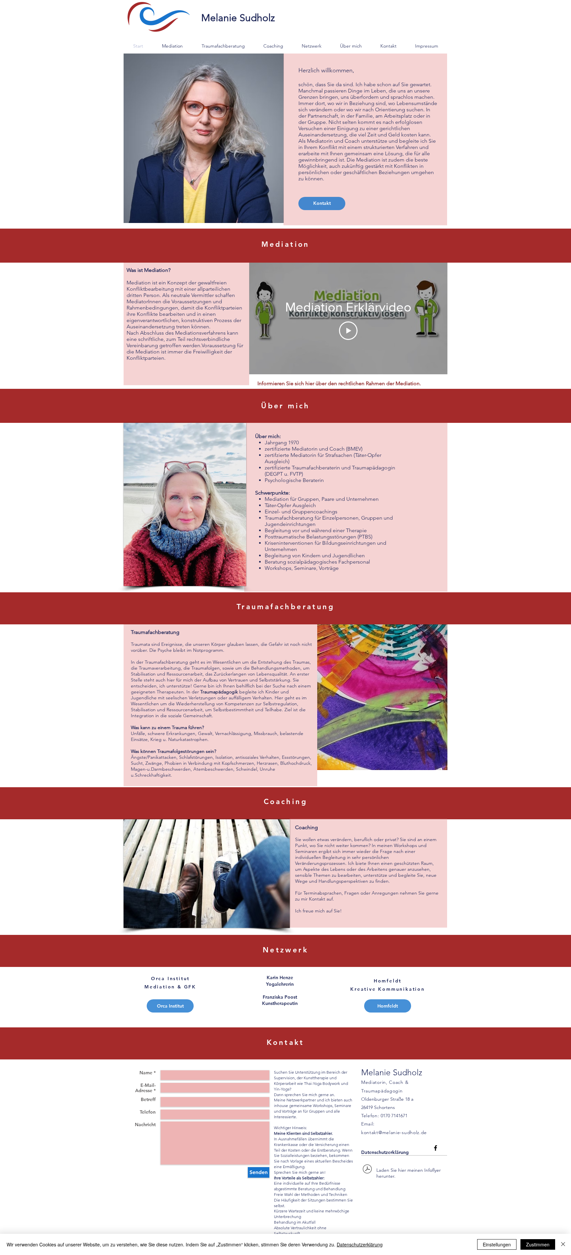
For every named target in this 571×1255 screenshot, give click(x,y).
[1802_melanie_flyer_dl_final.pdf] (367, 1170)
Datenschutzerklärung (385, 1152)
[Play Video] (348, 330)
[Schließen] (563, 1244)
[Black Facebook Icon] (435, 1148)
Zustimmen (538, 1244)
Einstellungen (497, 1244)
